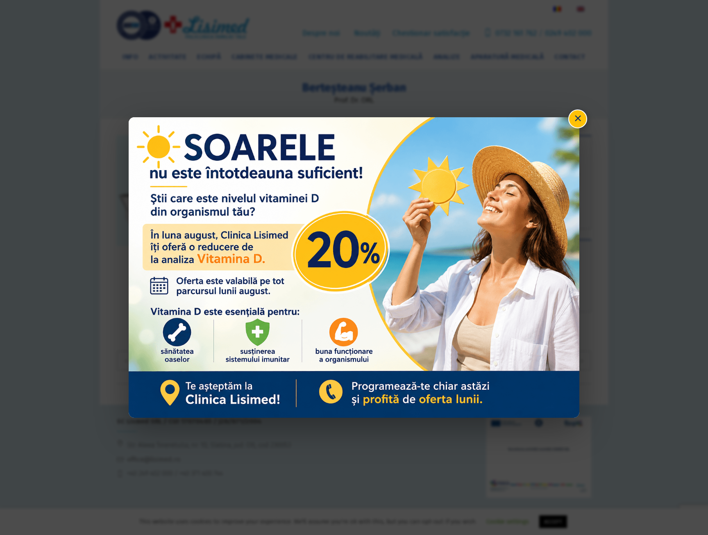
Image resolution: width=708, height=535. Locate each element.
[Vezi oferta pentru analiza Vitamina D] (354, 267)
